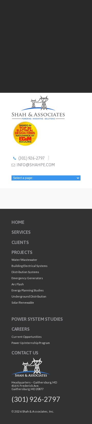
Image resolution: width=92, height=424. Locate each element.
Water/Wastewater (24, 259)
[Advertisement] (46, 46)
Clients (20, 242)
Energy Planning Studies (28, 290)
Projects (22, 252)
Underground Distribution (29, 296)
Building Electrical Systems (30, 265)
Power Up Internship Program (31, 342)
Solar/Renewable (23, 302)
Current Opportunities (27, 336)
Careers (20, 329)
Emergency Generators (27, 278)
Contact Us (25, 352)
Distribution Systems (25, 272)
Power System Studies (37, 319)
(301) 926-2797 (31, 158)
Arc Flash (18, 284)
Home (18, 222)
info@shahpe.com (36, 164)
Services (21, 232)
